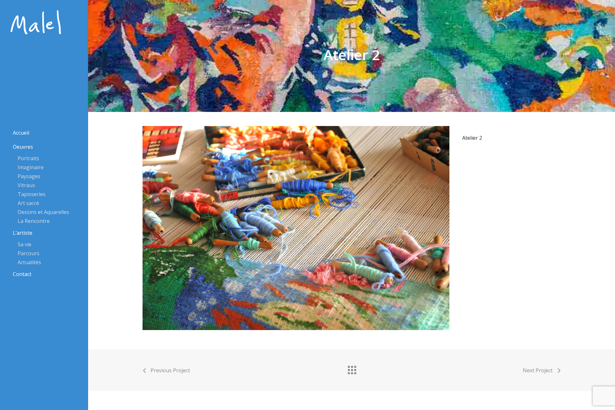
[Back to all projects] (351, 368)
